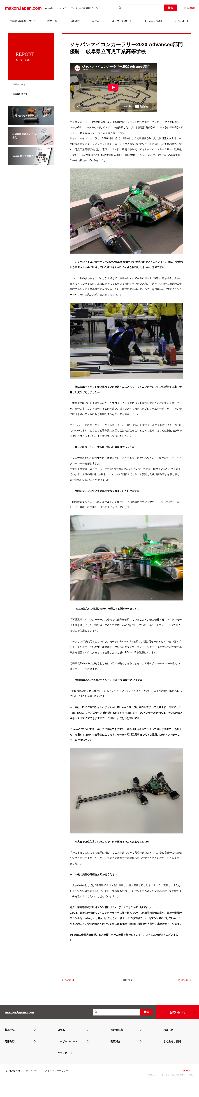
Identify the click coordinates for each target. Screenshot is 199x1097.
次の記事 (183, 980)
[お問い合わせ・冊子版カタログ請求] (31, 122)
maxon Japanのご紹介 (22, 20)
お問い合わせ (178, 1012)
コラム (96, 20)
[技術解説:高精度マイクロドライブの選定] (31, 142)
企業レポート (19, 84)
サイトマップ (33, 1070)
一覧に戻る (126, 980)
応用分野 (75, 20)
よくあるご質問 (153, 20)
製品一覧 (52, 20)
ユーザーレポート (122, 20)
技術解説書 (117, 1030)
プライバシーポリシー (56, 1070)
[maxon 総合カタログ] (31, 162)
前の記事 (70, 980)
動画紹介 (115, 1041)
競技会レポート (20, 93)
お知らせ (168, 1030)
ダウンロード (181, 20)
